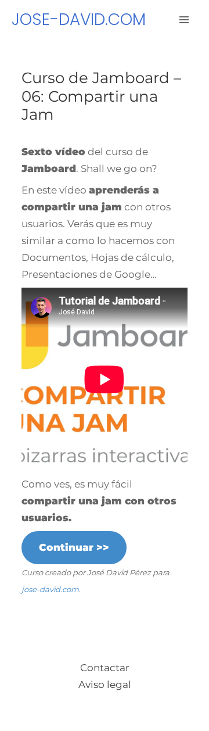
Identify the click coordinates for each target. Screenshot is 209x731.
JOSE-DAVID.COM (79, 19)
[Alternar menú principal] (184, 19)
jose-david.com (50, 589)
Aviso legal (104, 684)
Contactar (104, 667)
